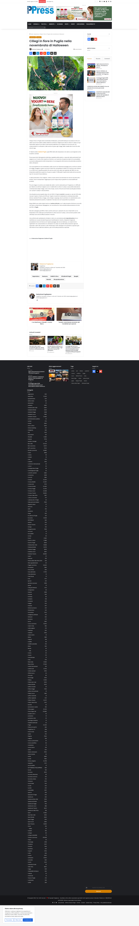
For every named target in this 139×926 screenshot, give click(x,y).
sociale (29, 785)
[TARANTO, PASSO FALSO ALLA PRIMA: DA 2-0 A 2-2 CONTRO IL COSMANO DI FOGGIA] (65, 379)
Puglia (29, 724)
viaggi (29, 869)
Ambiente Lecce (32, 414)
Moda (29, 646)
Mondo (29, 648)
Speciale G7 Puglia (32, 794)
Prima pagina (31, 709)
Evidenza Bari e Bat (32, 544)
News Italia (30, 661)
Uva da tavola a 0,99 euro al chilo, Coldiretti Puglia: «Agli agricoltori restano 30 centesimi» (54, 348)
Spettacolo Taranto (32, 808)
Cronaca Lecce (31, 490)
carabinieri (87, 370)
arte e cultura (31, 425)
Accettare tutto (27, 920)
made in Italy (31, 625)
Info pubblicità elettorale (105, 902)
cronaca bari (31, 484)
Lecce (72, 375)
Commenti (107, 58)
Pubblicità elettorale (32, 722)
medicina (30, 632)
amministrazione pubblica (34, 418)
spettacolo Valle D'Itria (33, 810)
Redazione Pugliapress (37, 49)
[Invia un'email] (42, 49)
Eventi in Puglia (31, 542)
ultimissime (30, 857)
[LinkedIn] (37, 53)
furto (29, 578)
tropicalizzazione (59, 279)
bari (77, 370)
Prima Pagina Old (32, 711)
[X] (34, 53)
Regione (30, 736)
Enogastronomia (32, 529)
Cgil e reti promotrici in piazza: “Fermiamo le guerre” (102, 65)
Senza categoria (32, 761)
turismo (29, 855)
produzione (30, 715)
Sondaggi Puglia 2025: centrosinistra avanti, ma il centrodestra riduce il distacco (102, 80)
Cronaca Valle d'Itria (32, 495)
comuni (29, 466)
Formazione (30, 567)
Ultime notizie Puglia (75, 383)
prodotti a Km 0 (31, 713)
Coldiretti (30, 461)
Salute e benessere (32, 752)
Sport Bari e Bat (31, 815)
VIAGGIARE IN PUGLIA (33, 871)
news (29, 659)
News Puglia (73, 378)
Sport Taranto (31, 824)
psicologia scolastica (33, 720)
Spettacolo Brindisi (32, 801)
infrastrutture (31, 610)
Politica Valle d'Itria (32, 702)
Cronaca (36, 24)
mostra (29, 652)
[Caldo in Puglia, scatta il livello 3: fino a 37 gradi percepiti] (52, 375)
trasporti (30, 851)
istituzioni (30, 616)
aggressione (31, 394)
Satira (30, 828)
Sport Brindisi (31, 817)
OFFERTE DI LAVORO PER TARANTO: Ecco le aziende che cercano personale (98, 87)
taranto (85, 380)
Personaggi (30, 677)
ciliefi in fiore (54, 276)
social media (31, 783)
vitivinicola (30, 875)
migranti (30, 639)
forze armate (31, 569)
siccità (49, 279)
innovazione (31, 612)
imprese (30, 592)
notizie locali (31, 668)
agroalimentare (31, 398)
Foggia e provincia (32, 565)
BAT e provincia (31, 448)
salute (29, 749)
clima (29, 459)
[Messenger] (48, 53)
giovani (29, 580)
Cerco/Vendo (80, 24)
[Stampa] (55, 53)
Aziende (39, 37)
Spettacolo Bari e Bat (33, 799)
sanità (29, 756)
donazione (30, 511)
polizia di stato (86, 378)
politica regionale (32, 697)
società (29, 788)
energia (29, 526)
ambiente (30, 405)
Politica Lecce (31, 693)
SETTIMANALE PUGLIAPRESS (35, 767)
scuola (29, 758)
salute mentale (31, 754)
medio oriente (31, 634)
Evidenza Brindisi (32, 547)
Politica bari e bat (32, 682)
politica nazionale (32, 695)
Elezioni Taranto (31, 524)
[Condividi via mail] (51, 53)
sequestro (30, 763)
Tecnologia (30, 842)
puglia (76, 276)
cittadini (30, 457)
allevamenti (30, 403)
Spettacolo (30, 797)
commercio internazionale (34, 463)
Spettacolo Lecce (32, 806)
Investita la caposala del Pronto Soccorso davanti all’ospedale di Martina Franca (103, 94)
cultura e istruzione (32, 497)
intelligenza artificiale (33, 614)
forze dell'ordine (31, 571)
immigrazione (31, 589)
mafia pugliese (31, 628)
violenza (30, 873)
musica (29, 655)
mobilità (30, 641)
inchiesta (30, 596)
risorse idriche (31, 747)
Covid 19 (30, 477)
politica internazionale (33, 691)
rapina (29, 733)
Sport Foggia (31, 819)
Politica (43, 24)
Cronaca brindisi (32, 486)
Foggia (84, 373)
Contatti (83, 902)
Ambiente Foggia (32, 412)
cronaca (73, 373)
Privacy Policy (96, 902)
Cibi (30, 650)
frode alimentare (32, 574)
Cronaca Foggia (31, 488)
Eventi (73, 24)
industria (30, 605)
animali (29, 421)
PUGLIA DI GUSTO (32, 727)
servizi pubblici (31, 765)
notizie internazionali (33, 666)
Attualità (30, 436)
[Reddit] (44, 53)
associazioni (31, 434)
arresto (29, 423)
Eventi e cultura (31, 540)
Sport (66, 24)
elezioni (29, 522)
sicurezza (30, 772)
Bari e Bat (30, 443)
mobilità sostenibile (32, 643)
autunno (45, 276)
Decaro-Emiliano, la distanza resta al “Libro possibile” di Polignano (102, 72)
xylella (29, 882)
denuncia (30, 506)
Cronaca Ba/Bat (31, 481)
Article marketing (32, 427)
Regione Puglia (79, 380)
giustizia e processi (32, 583)
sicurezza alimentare (33, 774)
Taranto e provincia (32, 837)
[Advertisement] (55, 251)
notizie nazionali (31, 670)
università (30, 860)
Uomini (29, 862)
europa (29, 535)
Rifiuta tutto (18, 920)
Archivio (78, 902)
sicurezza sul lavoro (32, 776)
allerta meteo (31, 400)
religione (30, 738)
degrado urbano (31, 504)
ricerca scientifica (32, 743)
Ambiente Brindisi (32, 409)
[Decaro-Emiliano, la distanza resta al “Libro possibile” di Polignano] (91, 73)
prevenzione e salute (33, 706)
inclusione (30, 601)
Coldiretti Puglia (66, 276)
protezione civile (32, 718)
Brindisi (81, 370)
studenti (30, 830)
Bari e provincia (31, 445)
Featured (30, 558)
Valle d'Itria (30, 866)
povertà (30, 704)
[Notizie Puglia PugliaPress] (40, 10)
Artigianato (30, 430)
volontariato (31, 880)
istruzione (30, 619)
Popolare (89, 58)
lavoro (29, 621)
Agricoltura (36, 34)
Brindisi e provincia (32, 450)
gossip (29, 585)
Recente (98, 58)
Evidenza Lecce (31, 551)
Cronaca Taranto (32, 493)
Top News (30, 848)
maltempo (30, 630)
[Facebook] (30, 53)
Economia (60, 24)
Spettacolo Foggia (32, 803)
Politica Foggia (31, 688)
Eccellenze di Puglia (32, 515)
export (29, 556)
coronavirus (31, 475)
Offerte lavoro (31, 673)
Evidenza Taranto (32, 553)
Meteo (29, 637)
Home (29, 24)
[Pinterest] (41, 53)
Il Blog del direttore (32, 587)
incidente (30, 598)
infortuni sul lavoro (32, 607)
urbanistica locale (32, 864)
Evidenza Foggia (32, 549)
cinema (29, 454)
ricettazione (31, 745)
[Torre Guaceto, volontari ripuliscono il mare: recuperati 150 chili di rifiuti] (65, 371)
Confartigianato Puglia (33, 470)
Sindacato (30, 781)
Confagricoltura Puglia (33, 468)
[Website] (37, 300)
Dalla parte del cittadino (33, 502)
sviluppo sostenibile (32, 835)
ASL (29, 432)
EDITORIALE (31, 520)
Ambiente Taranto (32, 416)
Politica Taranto (31, 700)
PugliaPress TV (90, 24)
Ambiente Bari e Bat (32, 407)
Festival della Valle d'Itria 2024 (35, 560)
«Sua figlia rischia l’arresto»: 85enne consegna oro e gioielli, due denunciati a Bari (65, 1)
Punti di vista (31, 731)
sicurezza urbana (32, 779)
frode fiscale (31, 576)
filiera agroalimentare (33, 562)
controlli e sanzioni (32, 472)
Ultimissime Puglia (85, 383)
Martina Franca (79, 375)
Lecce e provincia (32, 623)
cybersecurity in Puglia (33, 499)
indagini (30, 603)
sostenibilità (31, 790)
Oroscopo (30, 675)
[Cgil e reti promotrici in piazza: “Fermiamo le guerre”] (91, 66)
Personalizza (9, 920)
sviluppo (30, 833)
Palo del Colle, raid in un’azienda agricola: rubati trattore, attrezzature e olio (36, 348)
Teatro (29, 839)
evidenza (79, 373)
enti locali (30, 531)
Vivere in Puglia (31, 878)
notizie (79, 378)
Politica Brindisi (31, 684)
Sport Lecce (31, 821)
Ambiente (51, 24)
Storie (29, 826)
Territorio (30, 846)
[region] (19, 914)
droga (29, 513)
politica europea (31, 686)
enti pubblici (31, 533)
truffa (29, 853)
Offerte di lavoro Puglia (70, 902)
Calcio (29, 452)
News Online (31, 664)
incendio (30, 594)
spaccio (30, 792)
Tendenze (30, 844)
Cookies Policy (89, 902)
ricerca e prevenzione (33, 740)
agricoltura (36, 276)
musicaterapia (31, 657)
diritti (29, 508)
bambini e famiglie (32, 441)
